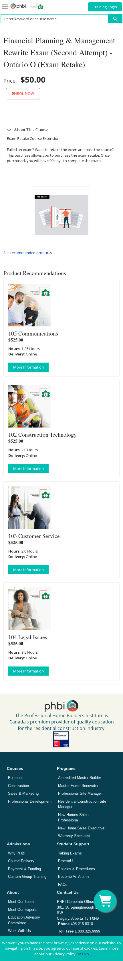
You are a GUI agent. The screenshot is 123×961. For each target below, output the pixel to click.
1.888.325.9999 (79, 931)
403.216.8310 (75, 924)
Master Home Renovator (78, 786)
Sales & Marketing (23, 793)
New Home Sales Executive (81, 828)
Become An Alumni (74, 876)
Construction (18, 786)
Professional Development (29, 801)
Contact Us (68, 892)
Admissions (18, 844)
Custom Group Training (27, 876)
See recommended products (27, 252)
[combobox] (52, 19)
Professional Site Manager (80, 793)
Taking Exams (70, 853)
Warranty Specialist (74, 836)
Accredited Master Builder (79, 778)
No (86, 953)
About (13, 892)
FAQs (63, 884)
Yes (80, 953)
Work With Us (19, 931)
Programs (66, 768)
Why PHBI (16, 853)
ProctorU (65, 861)
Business (15, 778)
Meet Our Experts (22, 909)
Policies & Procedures (76, 869)
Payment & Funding (24, 869)
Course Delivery (21, 861)
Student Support (73, 844)
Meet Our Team (21, 901)
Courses (15, 768)
